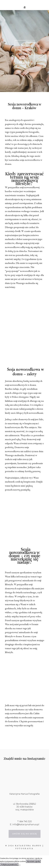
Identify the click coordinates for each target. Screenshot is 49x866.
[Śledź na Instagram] (39, 7)
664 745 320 (25, 821)
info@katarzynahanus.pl (25, 824)
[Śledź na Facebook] (34, 7)
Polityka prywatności (9, 864)
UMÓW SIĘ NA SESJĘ (24, 834)
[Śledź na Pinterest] (44, 7)
